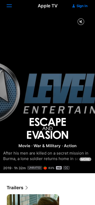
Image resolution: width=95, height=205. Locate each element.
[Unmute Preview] (80, 22)
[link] (18, 188)
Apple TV (48, 5)
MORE (85, 159)
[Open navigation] (12, 6)
